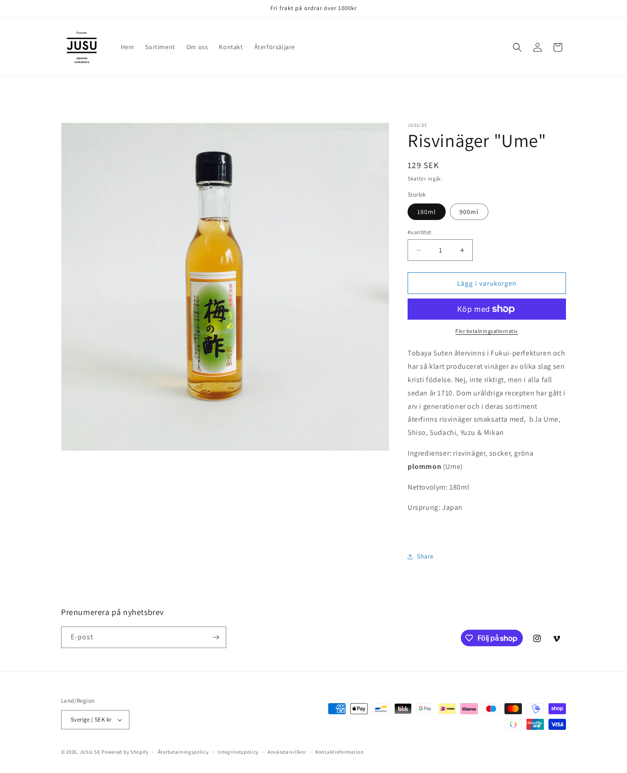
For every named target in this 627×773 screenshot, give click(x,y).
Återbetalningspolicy (183, 752)
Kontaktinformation (339, 752)
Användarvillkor (287, 752)
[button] (517, 47)
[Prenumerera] (216, 637)
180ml (426, 212)
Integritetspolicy (238, 752)
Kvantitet (419, 232)
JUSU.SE (90, 752)
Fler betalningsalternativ (486, 330)
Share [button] (425, 556)
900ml (469, 212)
